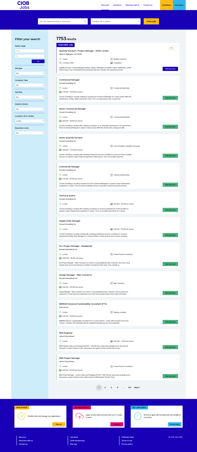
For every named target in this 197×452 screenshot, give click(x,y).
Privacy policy (127, 444)
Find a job (105, 5)
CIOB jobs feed (127, 437)
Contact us (148, 5)
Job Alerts (117, 5)
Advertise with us (132, 5)
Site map (73, 444)
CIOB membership (77, 441)
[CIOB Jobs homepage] (23, 5)
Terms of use (126, 441)
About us (22, 437)
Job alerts (74, 437)
